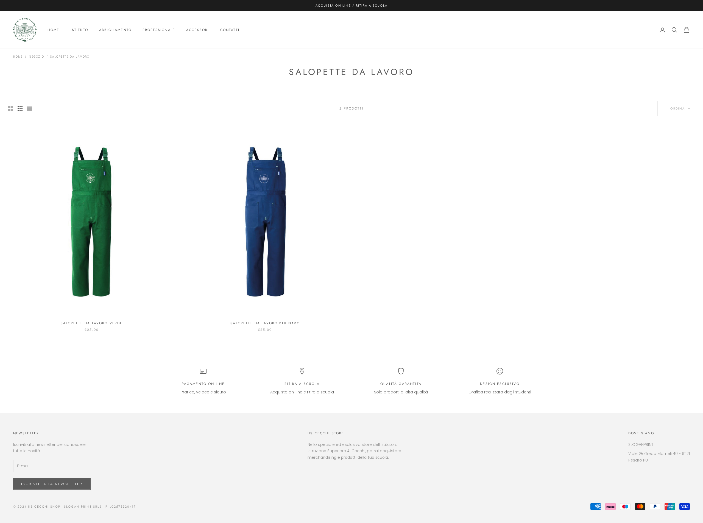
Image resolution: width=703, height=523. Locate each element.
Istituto (79, 29)
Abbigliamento (115, 29)
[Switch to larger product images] (10, 108)
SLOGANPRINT (640, 444)
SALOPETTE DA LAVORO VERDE (92, 323)
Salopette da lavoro (70, 57)
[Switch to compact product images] (29, 108)
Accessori (197, 29)
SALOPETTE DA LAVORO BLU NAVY (264, 323)
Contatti (229, 29)
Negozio (36, 57)
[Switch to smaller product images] (20, 108)
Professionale (159, 29)
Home (54, 29)
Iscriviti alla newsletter (52, 483)
